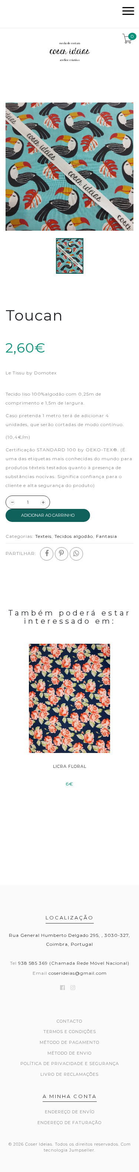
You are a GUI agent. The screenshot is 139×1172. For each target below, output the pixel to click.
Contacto (69, 1021)
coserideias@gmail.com (78, 973)
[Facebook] (46, 554)
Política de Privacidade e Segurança (69, 1063)
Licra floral (69, 766)
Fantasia (106, 536)
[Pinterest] (61, 554)
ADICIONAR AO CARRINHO (48, 515)
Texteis (43, 536)
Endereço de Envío (70, 1111)
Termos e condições (69, 1031)
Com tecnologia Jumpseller (87, 1147)
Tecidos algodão (73, 536)
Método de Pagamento (69, 1042)
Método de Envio (69, 1053)
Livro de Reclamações (69, 1074)
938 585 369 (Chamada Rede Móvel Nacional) (73, 963)
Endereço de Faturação (69, 1122)
